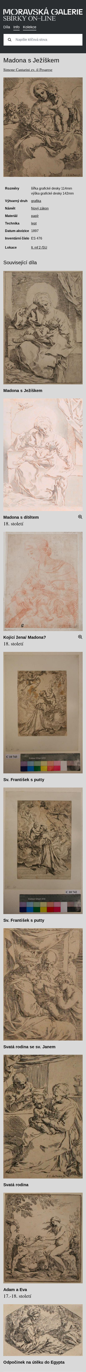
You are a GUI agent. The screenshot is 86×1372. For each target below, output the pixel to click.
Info (16, 27)
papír (35, 216)
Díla (6, 27)
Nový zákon (40, 208)
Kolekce (29, 27)
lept (34, 223)
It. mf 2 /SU (39, 247)
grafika (36, 201)
